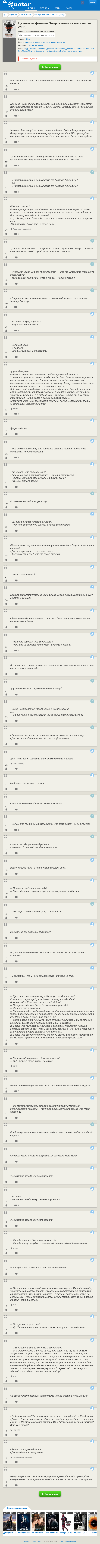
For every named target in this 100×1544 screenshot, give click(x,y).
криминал (37, 42)
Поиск (69, 7)
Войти (92, 2)
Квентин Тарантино (35, 45)
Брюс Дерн (53, 51)
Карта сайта (36, 1542)
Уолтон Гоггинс (83, 48)
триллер (46, 42)
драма (53, 42)
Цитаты (31, 7)
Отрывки (44, 7)
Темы (57, 7)
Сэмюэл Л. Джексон (45, 48)
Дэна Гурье (77, 51)
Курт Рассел (30, 48)
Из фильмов (26, 14)
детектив (61, 42)
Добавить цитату (50, 67)
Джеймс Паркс (66, 51)
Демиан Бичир (42, 51)
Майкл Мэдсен (28, 51)
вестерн (28, 42)
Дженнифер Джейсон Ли (65, 48)
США (28, 39)
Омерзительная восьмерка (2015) (49, 14)
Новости (27, 1542)
